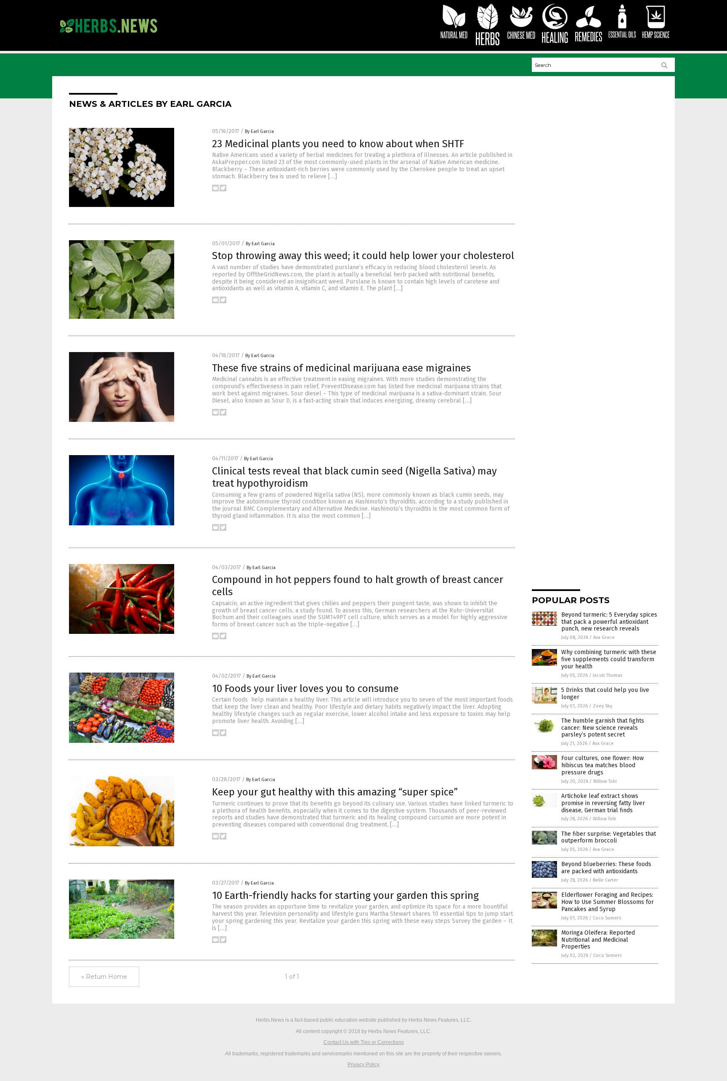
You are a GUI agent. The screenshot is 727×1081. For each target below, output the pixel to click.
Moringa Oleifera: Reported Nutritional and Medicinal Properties (598, 940)
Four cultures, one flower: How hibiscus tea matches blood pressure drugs (602, 765)
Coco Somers (607, 918)
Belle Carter (605, 880)
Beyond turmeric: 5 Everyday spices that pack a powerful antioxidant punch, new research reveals (609, 622)
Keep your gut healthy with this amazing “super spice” (335, 792)
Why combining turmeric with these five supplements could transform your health (608, 659)
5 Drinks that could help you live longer (605, 693)
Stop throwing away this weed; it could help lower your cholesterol (363, 256)
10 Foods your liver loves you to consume (305, 688)
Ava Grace (604, 637)
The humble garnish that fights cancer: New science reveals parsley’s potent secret (602, 728)
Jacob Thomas (607, 675)
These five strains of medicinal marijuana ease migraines (341, 368)
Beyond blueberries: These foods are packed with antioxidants (606, 868)
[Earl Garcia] (108, 37)
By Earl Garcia (259, 131)
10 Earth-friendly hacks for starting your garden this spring (345, 895)
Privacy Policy (363, 1065)
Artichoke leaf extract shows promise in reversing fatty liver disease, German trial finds (603, 803)
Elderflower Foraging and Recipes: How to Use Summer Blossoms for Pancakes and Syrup (607, 902)
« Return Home (104, 976)
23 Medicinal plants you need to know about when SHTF (338, 144)
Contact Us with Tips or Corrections (364, 1042)
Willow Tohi (605, 781)
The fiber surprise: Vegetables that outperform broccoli (608, 837)
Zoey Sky (602, 706)
